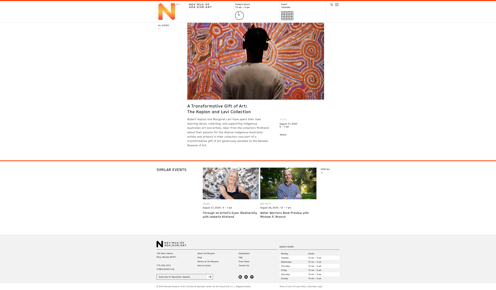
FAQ (240, 257)
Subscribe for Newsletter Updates (174, 277)
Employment (244, 253)
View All (325, 169)
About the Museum (206, 253)
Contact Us (244, 265)
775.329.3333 (164, 265)
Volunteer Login (315, 286)
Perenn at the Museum (208, 261)
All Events (163, 25)
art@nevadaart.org (165, 269)
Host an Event (204, 265)
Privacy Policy (299, 286)
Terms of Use (286, 286)
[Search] (331, 5)
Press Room (244, 261)
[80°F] (169, 19)
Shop (199, 257)
